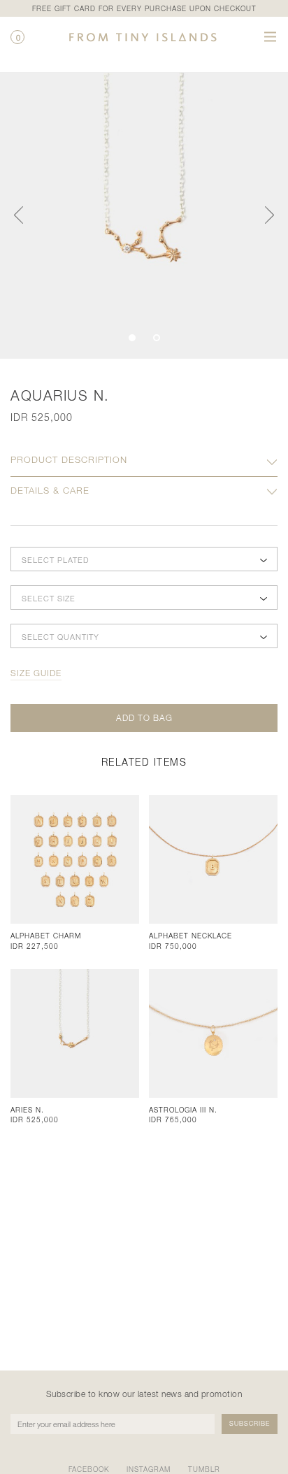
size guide (36, 673)
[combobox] (144, 560)
